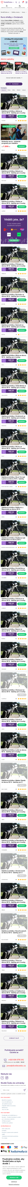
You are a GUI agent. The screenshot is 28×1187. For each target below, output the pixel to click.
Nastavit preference (14, 1184)
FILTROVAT (15, 84)
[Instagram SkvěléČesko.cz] (6, 1077)
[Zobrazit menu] (26, 2)
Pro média (4, 1138)
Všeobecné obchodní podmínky (10, 1136)
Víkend (18, 90)
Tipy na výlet (5, 1109)
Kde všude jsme (6, 1128)
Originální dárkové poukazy (9, 1105)
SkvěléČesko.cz (5, 12)
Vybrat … (24, 90)
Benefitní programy (7, 1100)
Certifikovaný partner (7, 1122)
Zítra (13, 90)
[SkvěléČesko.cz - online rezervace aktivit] (7, 2)
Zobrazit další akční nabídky (13, 77)
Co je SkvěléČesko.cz (7, 1102)
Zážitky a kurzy (16, 12)
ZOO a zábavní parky (20, 7)
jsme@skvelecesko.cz (16, 1066)
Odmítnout (14, 1181)
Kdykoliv (3, 90)
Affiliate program (6, 1121)
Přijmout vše (14, 1177)
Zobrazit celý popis (13, 33)
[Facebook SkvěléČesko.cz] (2, 1077)
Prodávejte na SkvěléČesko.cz (9, 1115)
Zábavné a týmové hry (6, 7)
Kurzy (23, 12)
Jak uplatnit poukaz (7, 1103)
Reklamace (4, 1107)
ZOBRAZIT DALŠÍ (14, 1038)
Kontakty (4, 1130)
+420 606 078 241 (16, 1060)
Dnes (9, 90)
